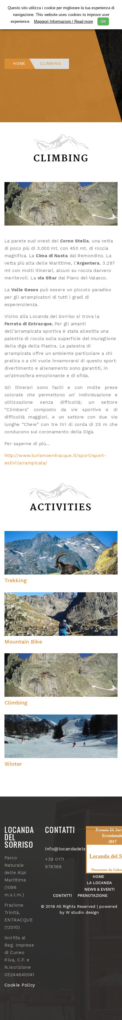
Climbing (15, 702)
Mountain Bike (23, 641)
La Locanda (99, 883)
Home (19, 63)
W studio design (82, 912)
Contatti (62, 895)
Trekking (15, 580)
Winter (13, 764)
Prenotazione (92, 895)
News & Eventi (99, 889)
